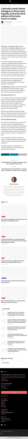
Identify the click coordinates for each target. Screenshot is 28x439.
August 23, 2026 (11, 345)
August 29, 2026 (11, 316)
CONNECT (3, 421)
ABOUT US (3, 417)
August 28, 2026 (11, 324)
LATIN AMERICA (4, 400)
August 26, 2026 (11, 331)
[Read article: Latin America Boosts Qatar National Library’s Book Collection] (14, 272)
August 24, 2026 (11, 338)
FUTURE (2, 403)
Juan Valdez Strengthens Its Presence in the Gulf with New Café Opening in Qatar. (14, 220)
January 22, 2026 (5, 244)
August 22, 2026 (11, 353)
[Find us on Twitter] (1, 433)
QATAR (9, 6)
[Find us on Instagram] (5, 433)
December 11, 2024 (18, 22)
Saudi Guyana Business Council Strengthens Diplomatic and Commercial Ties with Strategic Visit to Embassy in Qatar (14, 241)
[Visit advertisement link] (14, 438)
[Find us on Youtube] (8, 433)
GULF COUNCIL (4, 399)
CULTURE (4, 278)
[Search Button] (26, 2)
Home (2, 6)
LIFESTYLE (3, 405)
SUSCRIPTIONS (4, 409)
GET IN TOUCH (14, 392)
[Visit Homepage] (14, 2)
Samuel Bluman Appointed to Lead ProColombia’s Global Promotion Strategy (16, 343)
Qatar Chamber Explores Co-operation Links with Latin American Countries (13, 301)
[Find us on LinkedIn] (3, 433)
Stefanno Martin (8, 22)
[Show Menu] (1, 2)
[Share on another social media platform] (23, 154)
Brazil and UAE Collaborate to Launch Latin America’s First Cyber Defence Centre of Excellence (16, 328)
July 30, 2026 (4, 222)
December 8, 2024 (5, 264)
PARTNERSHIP (4, 411)
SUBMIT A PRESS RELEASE (7, 412)
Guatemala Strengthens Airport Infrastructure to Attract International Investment (17, 335)
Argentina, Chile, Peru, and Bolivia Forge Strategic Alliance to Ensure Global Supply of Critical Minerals (15, 314)
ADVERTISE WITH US (5, 418)
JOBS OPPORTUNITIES (6, 420)
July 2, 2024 (4, 284)
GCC (5, 6)
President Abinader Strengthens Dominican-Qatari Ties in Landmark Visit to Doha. (13, 261)
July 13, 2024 (4, 304)
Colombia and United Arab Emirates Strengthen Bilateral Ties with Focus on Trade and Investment (17, 350)
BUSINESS (3, 402)
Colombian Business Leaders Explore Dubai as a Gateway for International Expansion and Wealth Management (16, 321)
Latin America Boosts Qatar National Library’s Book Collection (13, 281)
